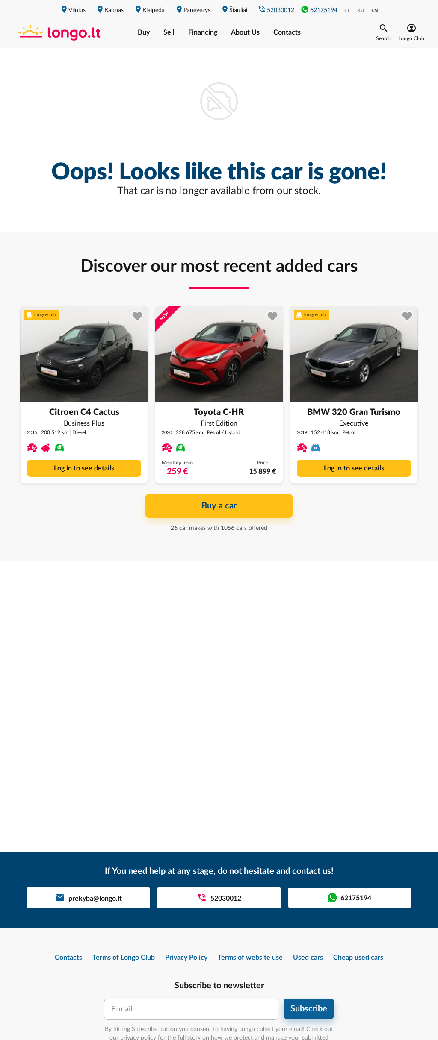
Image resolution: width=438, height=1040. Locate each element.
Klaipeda (153, 10)
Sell (169, 32)
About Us (245, 32)
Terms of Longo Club (123, 957)
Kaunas (114, 10)
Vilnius (77, 10)
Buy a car (219, 506)
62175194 (323, 10)
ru (360, 10)
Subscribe (308, 1009)
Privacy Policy (186, 957)
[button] (383, 32)
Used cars (308, 957)
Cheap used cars (358, 957)
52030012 (280, 10)
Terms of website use (250, 957)
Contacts (287, 32)
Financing (202, 32)
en (374, 10)
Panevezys (196, 10)
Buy (144, 32)
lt (347, 10)
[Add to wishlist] (137, 316)
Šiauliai (238, 10)
